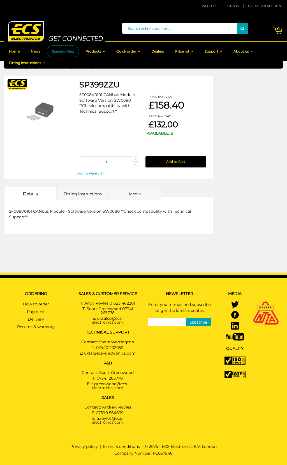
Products (93, 51)
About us (241, 51)
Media (135, 193)
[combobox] (185, 28)
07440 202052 (109, 347)
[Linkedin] (235, 326)
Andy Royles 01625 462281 (109, 303)
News (35, 51)
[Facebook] (235, 315)
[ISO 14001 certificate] (235, 360)
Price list (182, 51)
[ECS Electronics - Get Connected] (54, 31)
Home (14, 51)
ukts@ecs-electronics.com (110, 353)
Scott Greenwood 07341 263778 (110, 310)
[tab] (30, 193)
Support (211, 51)
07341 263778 (110, 378)
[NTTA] (266, 305)
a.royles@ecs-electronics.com (107, 420)
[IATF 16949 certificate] (235, 374)
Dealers (157, 51)
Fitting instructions (25, 63)
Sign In (233, 6)
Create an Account (265, 6)
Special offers (63, 51)
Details (30, 193)
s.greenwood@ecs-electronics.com (109, 385)
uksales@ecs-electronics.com (107, 320)
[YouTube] (235, 336)
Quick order (126, 51)
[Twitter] (235, 304)
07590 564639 (110, 412)
